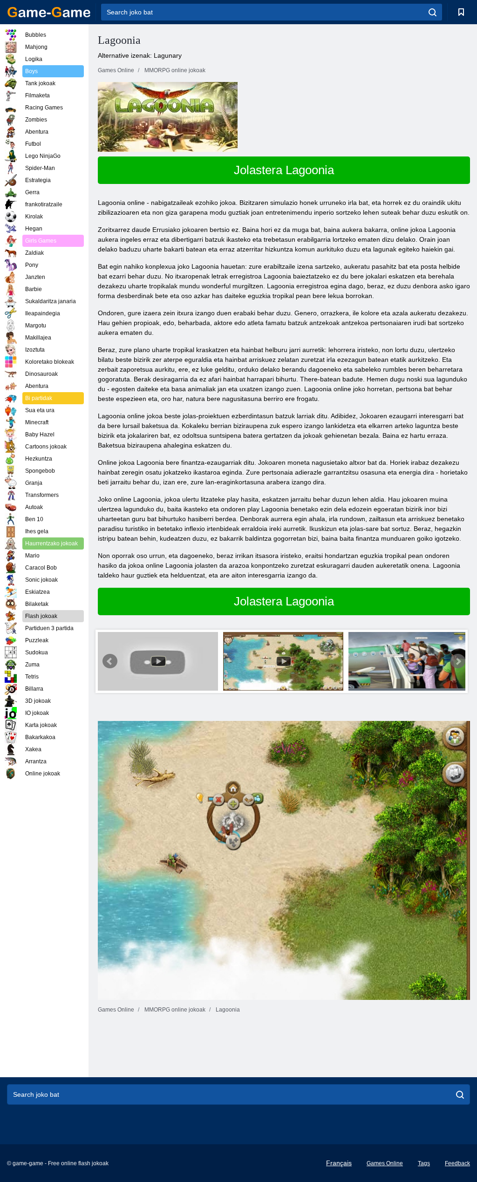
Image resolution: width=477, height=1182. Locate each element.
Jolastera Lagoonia (284, 170)
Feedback (457, 1163)
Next (457, 661)
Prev (109, 661)
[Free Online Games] (49, 12)
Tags (424, 1163)
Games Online (385, 1163)
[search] (432, 12)
